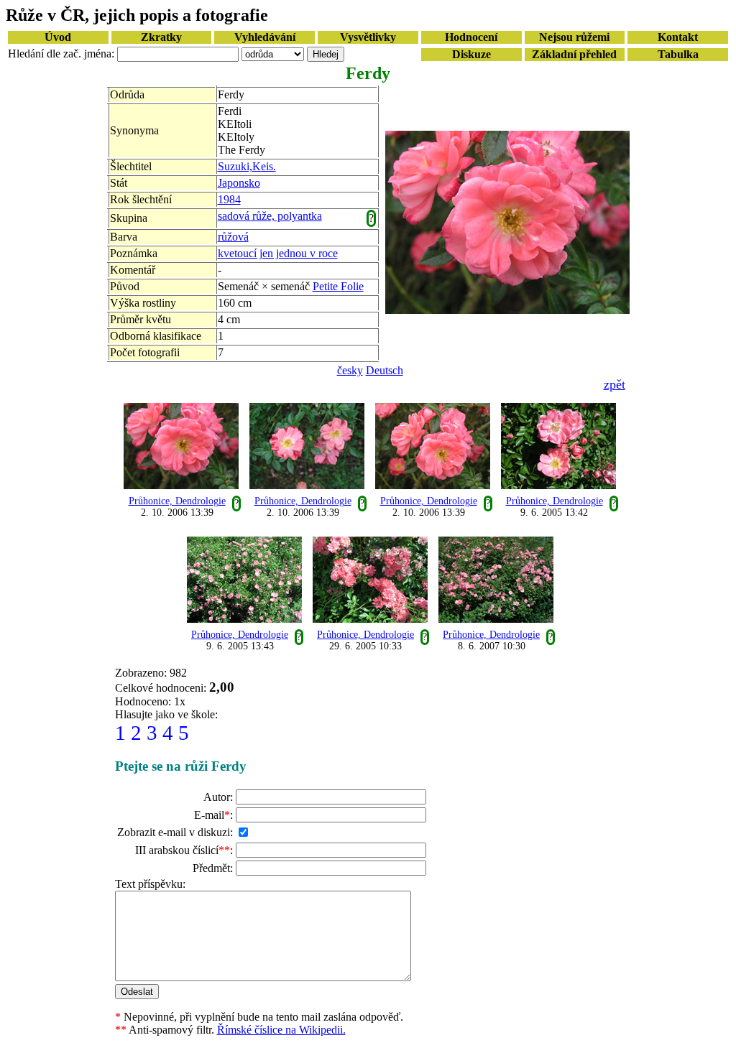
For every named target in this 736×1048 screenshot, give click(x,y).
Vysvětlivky (368, 37)
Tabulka (678, 54)
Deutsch (384, 370)
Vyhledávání (264, 37)
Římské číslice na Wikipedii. (281, 1030)
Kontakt (678, 37)
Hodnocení (471, 37)
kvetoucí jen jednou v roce (278, 253)
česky (350, 370)
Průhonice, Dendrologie (177, 501)
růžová (233, 237)
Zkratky (161, 37)
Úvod (58, 37)
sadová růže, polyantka (270, 216)
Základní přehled (574, 54)
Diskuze (471, 54)
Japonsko (239, 183)
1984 (229, 199)
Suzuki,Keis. (247, 166)
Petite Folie (338, 286)
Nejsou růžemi (574, 37)
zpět (614, 384)
